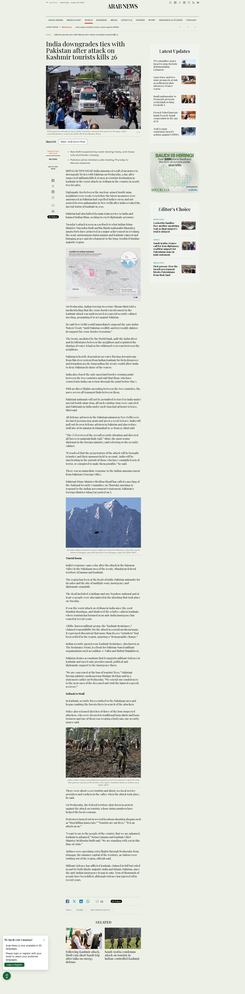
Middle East (74, 20)
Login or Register (14, 965)
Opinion (140, 20)
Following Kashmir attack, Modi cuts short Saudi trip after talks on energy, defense (83, 957)
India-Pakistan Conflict (100, 910)
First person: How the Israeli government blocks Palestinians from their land (165, 270)
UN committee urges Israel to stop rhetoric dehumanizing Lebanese (165, 65)
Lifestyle (126, 20)
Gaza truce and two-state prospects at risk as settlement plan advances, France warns (165, 83)
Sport (151, 20)
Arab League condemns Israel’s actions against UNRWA (97, 27)
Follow (54, 217)
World (89, 20)
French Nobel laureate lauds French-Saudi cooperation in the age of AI (165, 117)
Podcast (191, 20)
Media (114, 20)
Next (137, 97)
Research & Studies (171, 20)
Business (101, 20)
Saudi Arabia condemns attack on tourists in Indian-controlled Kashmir (122, 955)
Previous (49, 97)
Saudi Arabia (55, 20)
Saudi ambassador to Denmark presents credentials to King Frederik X (164, 100)
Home (48, 34)
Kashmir (79, 910)
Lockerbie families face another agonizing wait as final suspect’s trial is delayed (166, 227)
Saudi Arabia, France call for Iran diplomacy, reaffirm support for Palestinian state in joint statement (166, 249)
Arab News (53, 3)
